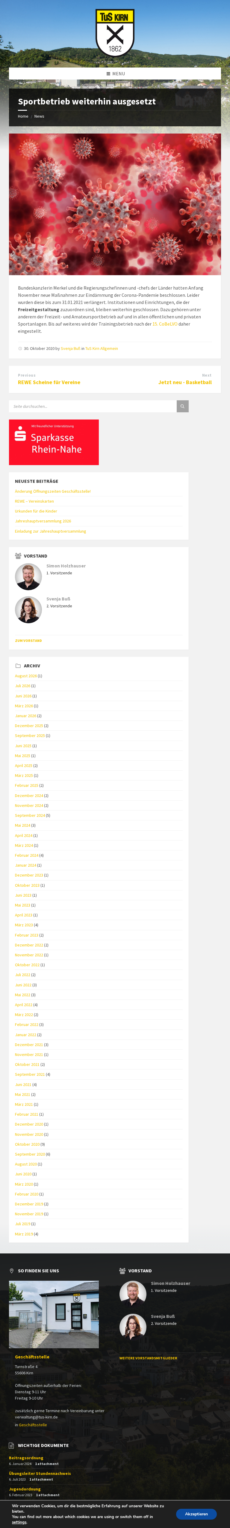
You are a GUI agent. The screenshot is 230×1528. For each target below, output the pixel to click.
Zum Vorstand (28, 640)
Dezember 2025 (29, 725)
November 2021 (29, 1054)
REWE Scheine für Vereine (49, 382)
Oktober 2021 (27, 1064)
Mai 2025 (22, 755)
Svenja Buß (71, 348)
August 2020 (26, 1164)
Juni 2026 (23, 696)
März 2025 (24, 775)
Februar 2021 (26, 1114)
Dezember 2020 (29, 1124)
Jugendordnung (25, 1489)
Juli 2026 (22, 685)
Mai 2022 (22, 994)
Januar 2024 (25, 865)
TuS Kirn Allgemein (101, 348)
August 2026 (26, 675)
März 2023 (24, 925)
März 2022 (24, 1014)
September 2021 (30, 1074)
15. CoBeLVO (165, 324)
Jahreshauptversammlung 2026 (43, 521)
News (39, 116)
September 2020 (30, 1154)
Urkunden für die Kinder (36, 511)
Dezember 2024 (29, 795)
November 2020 (29, 1134)
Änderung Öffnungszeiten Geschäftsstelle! (53, 491)
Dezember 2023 (29, 875)
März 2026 (24, 705)
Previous (27, 375)
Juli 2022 (22, 974)
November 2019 (29, 1214)
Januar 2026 (25, 715)
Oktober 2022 (27, 964)
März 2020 (24, 1184)
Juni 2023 (23, 895)
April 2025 (23, 765)
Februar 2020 (26, 1194)
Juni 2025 (23, 745)
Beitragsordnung (26, 1457)
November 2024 (29, 805)
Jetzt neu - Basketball (185, 382)
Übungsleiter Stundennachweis (40, 1473)
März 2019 (24, 1234)
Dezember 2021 (29, 1044)
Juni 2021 (23, 1084)
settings (19, 1522)
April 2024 (23, 835)
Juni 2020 (23, 1174)
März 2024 (24, 845)
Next (207, 375)
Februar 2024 (26, 855)
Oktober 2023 (27, 885)
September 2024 (30, 815)
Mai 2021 (22, 1094)
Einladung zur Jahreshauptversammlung (50, 531)
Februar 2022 (26, 1024)
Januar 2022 (25, 1034)
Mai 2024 (22, 825)
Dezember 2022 (29, 945)
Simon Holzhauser (66, 566)
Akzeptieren (196, 1514)
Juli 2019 (22, 1223)
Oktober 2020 (27, 1144)
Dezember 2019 (29, 1204)
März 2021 (24, 1104)
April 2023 (23, 915)
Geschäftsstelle (32, 1357)
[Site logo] (115, 56)
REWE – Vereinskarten (34, 501)
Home (23, 116)
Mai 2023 (22, 905)
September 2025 (30, 735)
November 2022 (29, 955)
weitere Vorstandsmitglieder (148, 1358)
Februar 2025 (26, 785)
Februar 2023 (26, 935)
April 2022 (23, 1004)
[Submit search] (183, 406)
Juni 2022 (23, 985)
